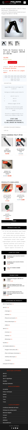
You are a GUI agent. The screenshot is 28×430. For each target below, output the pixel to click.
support (5, 72)
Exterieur (7, 332)
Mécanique (13, 68)
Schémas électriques (10, 356)
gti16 (17, 235)
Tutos (4, 401)
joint (17, 237)
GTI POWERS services (7, 237)
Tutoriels (7, 360)
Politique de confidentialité (10, 410)
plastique (6, 243)
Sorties (4, 397)
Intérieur (7, 314)
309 (12, 70)
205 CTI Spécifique (7, 304)
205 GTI (19, 8)
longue (23, 237)
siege (15, 245)
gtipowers (22, 235)
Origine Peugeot (7, 241)
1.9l (5, 231)
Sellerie (7, 325)
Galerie (4, 394)
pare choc (13, 241)
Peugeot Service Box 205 (11, 349)
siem (18, 245)
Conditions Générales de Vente (10, 407)
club (22, 233)
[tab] (14, 83)
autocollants (15, 231)
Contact (5, 415)
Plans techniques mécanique (12, 353)
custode (8, 235)
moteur (14, 239)
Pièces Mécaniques (9, 321)
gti (15, 235)
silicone (22, 245)
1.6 (3, 231)
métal (17, 239)
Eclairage (7, 311)
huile (14, 237)
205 (10, 70)
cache (4, 233)
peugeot (22, 70)
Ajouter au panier (12, 62)
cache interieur (10, 233)
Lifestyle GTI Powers (8, 363)
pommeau (11, 243)
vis (22, 247)
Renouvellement (7, 422)
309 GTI (16, 66)
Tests (4, 399)
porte (16, 243)
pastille (19, 241)
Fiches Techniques (7, 391)
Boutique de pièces (11, 8)
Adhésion (5, 420)
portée (20, 243)
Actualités (5, 389)
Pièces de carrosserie (10, 318)
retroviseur (10, 245)
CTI (24, 233)
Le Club (4, 417)
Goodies (5, 342)
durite (12, 235)
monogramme (7, 239)
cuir (4, 235)
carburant (17, 233)
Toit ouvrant (18, 247)
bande (23, 231)
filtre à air (17, 70)
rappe (5, 245)
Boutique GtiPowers (8, 383)
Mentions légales (7, 412)
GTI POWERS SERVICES (8, 346)
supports (12, 247)
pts (23, 243)
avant (20, 231)
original (22, 239)
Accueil (3, 8)
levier (20, 237)
